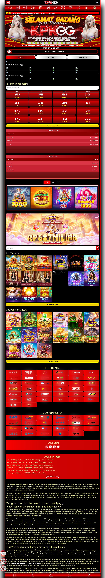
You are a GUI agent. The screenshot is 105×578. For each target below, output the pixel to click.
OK (52, 320)
